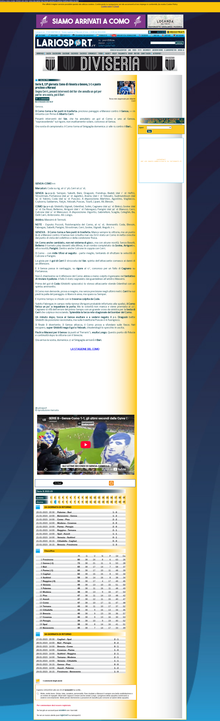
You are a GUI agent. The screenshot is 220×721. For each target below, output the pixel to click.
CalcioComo (56, 53)
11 (90, 497)
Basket (108, 53)
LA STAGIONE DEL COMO (85, 349)
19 (124, 497)
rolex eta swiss (35, 1)
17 (115, 497)
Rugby (130, 53)
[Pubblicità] (98, 36)
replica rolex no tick (71, 1)
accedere (62, 710)
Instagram (179, 35)
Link (129, 50)
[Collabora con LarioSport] (73, 36)
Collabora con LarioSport (84, 35)
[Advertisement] (85, 155)
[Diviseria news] (110, 70)
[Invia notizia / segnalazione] (113, 36)
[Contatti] (61, 36)
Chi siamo (42, 35)
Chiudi (116, 6)
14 (103, 497)
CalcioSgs (74, 53)
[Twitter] (152, 36)
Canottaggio (146, 53)
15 (107, 497)
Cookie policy (106, 6)
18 (120, 497)
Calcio (48, 53)
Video (134, 50)
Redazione (54, 35)
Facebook (145, 35)
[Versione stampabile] (111, 485)
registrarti (64, 715)
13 (99, 497)
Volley (114, 53)
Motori (136, 53)
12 (95, 497)
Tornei (100, 53)
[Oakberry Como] (90, 27)
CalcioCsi (83, 53)
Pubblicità (103, 35)
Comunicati (92, 53)
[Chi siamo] (37, 36)
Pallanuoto (122, 53)
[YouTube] (163, 36)
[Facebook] (140, 36)
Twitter (156, 35)
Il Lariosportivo (170, 50)
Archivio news (157, 50)
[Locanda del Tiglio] (165, 27)
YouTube (167, 35)
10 (86, 497)
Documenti (147, 50)
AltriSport (157, 53)
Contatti (66, 35)
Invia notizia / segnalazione (126, 35)
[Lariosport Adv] (161, 182)
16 (111, 497)
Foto (139, 50)
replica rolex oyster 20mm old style (14, 1)
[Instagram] (174, 36)
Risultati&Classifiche (118, 50)
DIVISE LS (181, 50)
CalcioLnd (65, 53)
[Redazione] (49, 36)
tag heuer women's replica (51, 1)
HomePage (40, 53)
